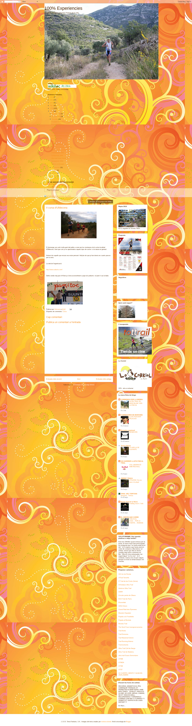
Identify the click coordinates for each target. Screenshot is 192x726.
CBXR (120, 592)
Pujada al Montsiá (124, 620)
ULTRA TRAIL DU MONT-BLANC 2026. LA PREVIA (136, 403)
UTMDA (121, 662)
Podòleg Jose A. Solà (136, 503)
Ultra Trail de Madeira (126, 652)
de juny (54, 176)
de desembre (56, 113)
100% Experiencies (63, 8)
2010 (52, 108)
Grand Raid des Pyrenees (127, 609)
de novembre (56, 116)
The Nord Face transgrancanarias (130, 627)
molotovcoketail (106, 721)
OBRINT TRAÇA (127, 478)
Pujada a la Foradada (126, 616)
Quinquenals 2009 (57, 155)
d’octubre (55, 119)
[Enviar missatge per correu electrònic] (70, 309)
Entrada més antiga (103, 379)
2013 (52, 100)
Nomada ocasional (128, 430)
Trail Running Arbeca (125, 641)
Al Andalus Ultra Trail (125, 585)
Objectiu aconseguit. (58, 164)
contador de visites (65, 196)
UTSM (53, 127)
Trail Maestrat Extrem (126, 638)
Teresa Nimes (126, 446)
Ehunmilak (122, 602)
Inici (78, 379)
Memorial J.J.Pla (56, 138)
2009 (52, 111)
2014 (52, 97)
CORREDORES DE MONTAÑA (132, 415)
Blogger (128, 721)
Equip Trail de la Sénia (129, 502)
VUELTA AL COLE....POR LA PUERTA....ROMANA (136, 521)
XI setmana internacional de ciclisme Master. (65, 136)
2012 (52, 103)
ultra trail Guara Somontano (128, 655)
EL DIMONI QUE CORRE (130, 517)
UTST (120, 669)
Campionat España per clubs (60, 144)
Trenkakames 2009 (57, 152)
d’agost (54, 170)
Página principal (53, 190)
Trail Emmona (123, 634)
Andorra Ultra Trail (124, 588)
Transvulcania (123, 645)
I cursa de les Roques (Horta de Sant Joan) (65, 133)
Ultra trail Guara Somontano (60, 158)
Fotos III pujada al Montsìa (60, 150)
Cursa (65, 311)
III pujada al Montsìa (58, 121)
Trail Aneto (122, 631)
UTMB (120, 659)
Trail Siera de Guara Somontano (61, 147)
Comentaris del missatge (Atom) (83, 385)
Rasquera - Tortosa (127, 495)
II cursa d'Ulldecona (57, 124)
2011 (52, 105)
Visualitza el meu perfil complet (58, 187)
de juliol (54, 173)
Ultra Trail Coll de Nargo (126, 648)
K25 (52, 141)
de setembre (56, 167)
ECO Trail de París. (125, 599)
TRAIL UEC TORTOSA (129, 494)
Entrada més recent (54, 379)
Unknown (53, 184)
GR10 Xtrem (122, 606)
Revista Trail (122, 624)
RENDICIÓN (133, 432)
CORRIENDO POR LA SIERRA (132, 399)
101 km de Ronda (124, 574)
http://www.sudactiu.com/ (54, 269)
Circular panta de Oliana (127, 595)
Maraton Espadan (124, 613)
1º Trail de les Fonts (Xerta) (128, 581)
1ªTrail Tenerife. (123, 578)
